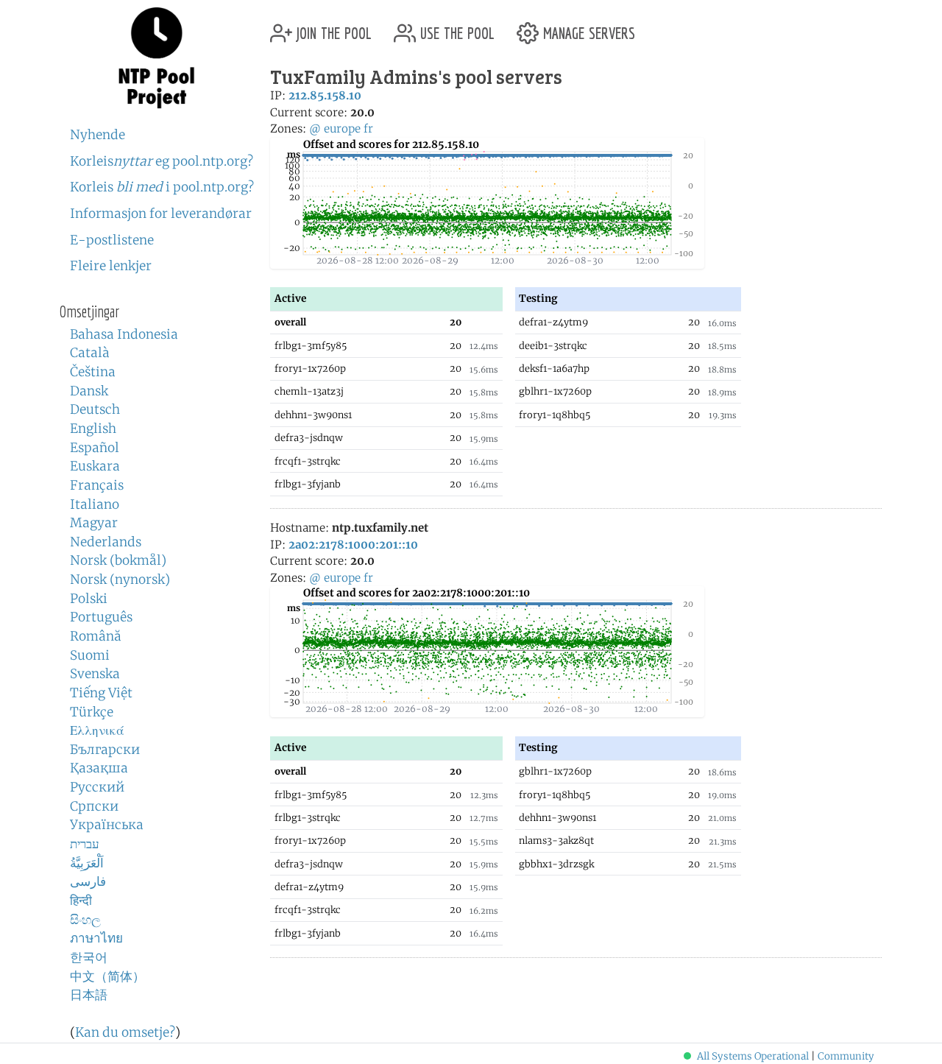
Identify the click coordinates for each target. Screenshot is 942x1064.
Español (94, 448)
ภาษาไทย (96, 938)
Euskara (95, 466)
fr (368, 128)
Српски (94, 806)
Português (101, 617)
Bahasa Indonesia (124, 334)
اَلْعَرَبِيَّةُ (87, 863)
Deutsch (95, 409)
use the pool (455, 27)
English (93, 428)
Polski (88, 599)
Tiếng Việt (101, 693)
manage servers (587, 27)
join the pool (332, 27)
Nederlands (105, 542)
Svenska (95, 674)
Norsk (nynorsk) (120, 579)
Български (105, 749)
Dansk (89, 391)
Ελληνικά (97, 730)
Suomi (90, 655)
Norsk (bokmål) (118, 560)
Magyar (94, 523)
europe (342, 128)
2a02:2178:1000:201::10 (353, 545)
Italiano (94, 504)
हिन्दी (81, 900)
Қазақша (99, 768)
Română (95, 636)
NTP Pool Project (156, 58)
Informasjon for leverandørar (161, 213)
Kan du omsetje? (125, 1032)
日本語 (88, 995)
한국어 (88, 957)
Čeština (93, 372)
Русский (97, 787)
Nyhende (97, 135)
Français (97, 485)
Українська (107, 825)
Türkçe (91, 712)
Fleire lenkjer (111, 266)
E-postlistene (112, 240)
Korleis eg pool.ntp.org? (161, 161)
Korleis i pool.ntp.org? (162, 187)
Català (90, 353)
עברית (84, 844)
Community (846, 1056)
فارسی (88, 881)
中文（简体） (107, 976)
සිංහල (85, 920)
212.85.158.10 (324, 95)
